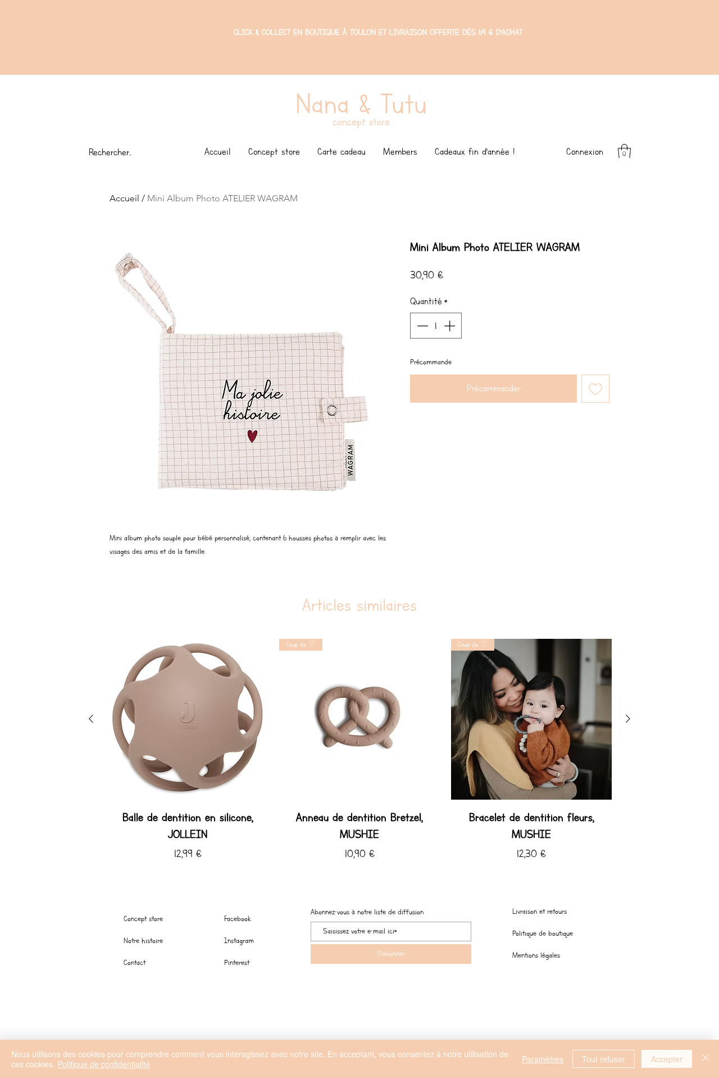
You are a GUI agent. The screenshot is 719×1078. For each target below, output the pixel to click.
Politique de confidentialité (103, 1064)
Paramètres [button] (542, 1059)
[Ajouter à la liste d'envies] (595, 389)
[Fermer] (705, 1059)
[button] (624, 151)
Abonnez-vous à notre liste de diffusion (367, 912)
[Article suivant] (628, 718)
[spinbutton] (436, 325)
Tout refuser (603, 1059)
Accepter (666, 1059)
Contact (134, 962)
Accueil (124, 198)
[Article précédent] (91, 718)
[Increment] (450, 325)
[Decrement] (421, 325)
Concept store (143, 918)
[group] (359, 755)
